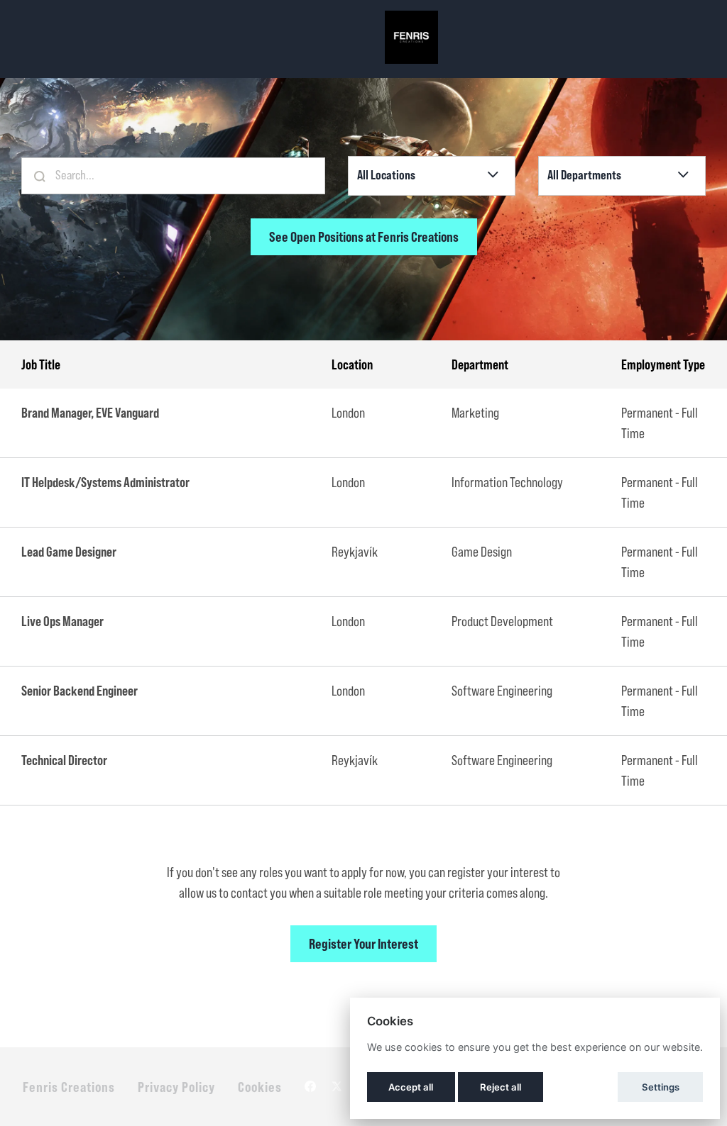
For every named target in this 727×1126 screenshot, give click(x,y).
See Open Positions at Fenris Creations (364, 236)
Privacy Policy (176, 1086)
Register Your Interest (363, 943)
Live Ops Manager (62, 621)
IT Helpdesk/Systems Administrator (105, 482)
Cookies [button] (260, 1086)
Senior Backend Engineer (79, 690)
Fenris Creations (69, 1086)
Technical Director (64, 760)
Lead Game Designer (68, 551)
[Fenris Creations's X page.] (336, 1087)
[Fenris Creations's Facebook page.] (310, 1087)
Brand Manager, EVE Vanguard (90, 412)
